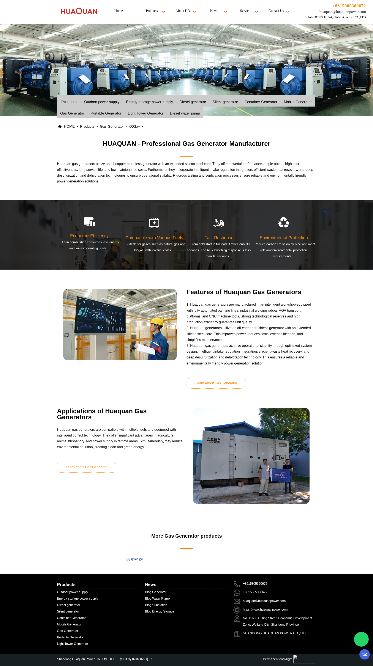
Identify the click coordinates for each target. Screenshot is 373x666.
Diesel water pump (185, 113)
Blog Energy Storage (159, 611)
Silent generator (225, 102)
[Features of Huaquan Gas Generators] (120, 324)
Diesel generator (193, 102)
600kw (134, 126)
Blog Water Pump (157, 598)
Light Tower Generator (145, 113)
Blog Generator (155, 592)
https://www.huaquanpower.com (265, 609)
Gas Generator (72, 113)
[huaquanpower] (79, 17)
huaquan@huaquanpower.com (342, 12)
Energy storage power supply (149, 102)
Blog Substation (156, 605)
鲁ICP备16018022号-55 (136, 659)
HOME (69, 126)
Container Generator (261, 102)
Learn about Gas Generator (216, 383)
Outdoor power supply (102, 102)
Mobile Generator (298, 102)
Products (87, 126)
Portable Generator (106, 113)
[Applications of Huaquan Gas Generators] (251, 456)
